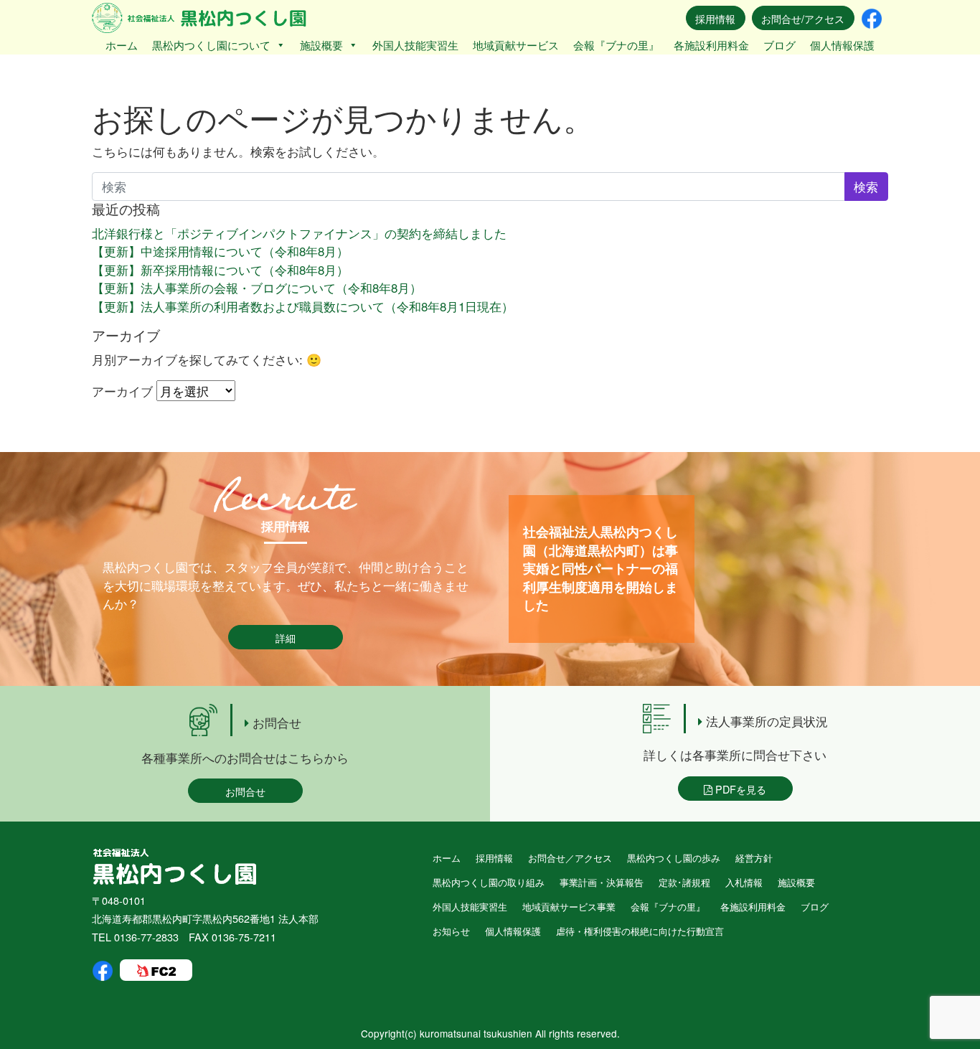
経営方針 (754, 858)
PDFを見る (739, 788)
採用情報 (715, 18)
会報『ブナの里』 (616, 44)
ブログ (779, 44)
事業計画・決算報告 (602, 882)
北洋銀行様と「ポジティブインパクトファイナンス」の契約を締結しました (299, 233)
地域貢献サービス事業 (569, 906)
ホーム (121, 44)
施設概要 (321, 44)
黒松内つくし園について (211, 44)
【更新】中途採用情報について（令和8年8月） (220, 251)
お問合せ (245, 791)
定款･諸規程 (684, 882)
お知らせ (451, 931)
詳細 (285, 637)
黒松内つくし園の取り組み (489, 882)
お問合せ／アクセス (570, 858)
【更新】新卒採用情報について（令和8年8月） (220, 269)
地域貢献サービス (516, 44)
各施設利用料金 (711, 44)
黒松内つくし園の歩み (673, 858)
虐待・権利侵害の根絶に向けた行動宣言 (640, 931)
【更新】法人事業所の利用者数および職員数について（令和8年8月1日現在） (303, 306)
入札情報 (744, 882)
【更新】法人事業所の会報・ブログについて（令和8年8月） (257, 287)
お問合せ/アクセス (802, 18)
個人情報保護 (842, 44)
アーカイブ (122, 391)
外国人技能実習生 (415, 44)
